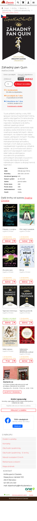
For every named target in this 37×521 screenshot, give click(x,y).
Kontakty (6, 444)
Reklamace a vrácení (11, 462)
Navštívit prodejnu (12, 392)
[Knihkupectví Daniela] (8, 2)
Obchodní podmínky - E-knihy (16, 453)
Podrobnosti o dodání (14, 106)
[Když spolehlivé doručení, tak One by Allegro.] (30, 491)
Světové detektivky (22, 10)
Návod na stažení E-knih (13, 457)
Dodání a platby (9, 439)
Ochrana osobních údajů (19, 495)
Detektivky (6, 10)
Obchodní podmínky (12, 448)
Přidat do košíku (23, 84)
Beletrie (23, 8)
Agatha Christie (8, 70)
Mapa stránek (8, 466)
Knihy (14, 8)
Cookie (31, 495)
